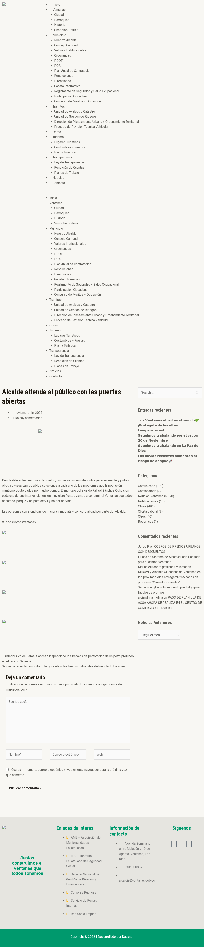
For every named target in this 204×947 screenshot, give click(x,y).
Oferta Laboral (148, 511)
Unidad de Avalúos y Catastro (74, 111)
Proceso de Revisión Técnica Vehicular (81, 127)
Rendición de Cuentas (69, 167)
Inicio (56, 4)
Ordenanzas (62, 55)
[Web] (112, 755)
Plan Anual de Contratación (72, 71)
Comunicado (146, 486)
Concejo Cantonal (66, 45)
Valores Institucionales (70, 50)
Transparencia (62, 157)
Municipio (59, 35)
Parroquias (61, 20)
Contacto (59, 183)
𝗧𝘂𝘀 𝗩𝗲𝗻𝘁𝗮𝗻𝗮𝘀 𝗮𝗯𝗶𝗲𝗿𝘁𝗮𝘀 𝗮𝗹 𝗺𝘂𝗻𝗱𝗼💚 (168, 420)
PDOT (58, 61)
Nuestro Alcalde (65, 40)
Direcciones (62, 81)
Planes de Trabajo (66, 173)
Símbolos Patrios (66, 30)
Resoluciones (63, 76)
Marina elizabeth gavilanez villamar (162, 567)
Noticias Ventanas (150, 496)
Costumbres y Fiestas (69, 147)
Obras (57, 132)
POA (57, 66)
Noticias (58, 178)
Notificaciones (148, 501)
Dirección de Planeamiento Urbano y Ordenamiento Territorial (96, 122)
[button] (121, 192)
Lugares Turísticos (67, 142)
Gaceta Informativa (67, 86)
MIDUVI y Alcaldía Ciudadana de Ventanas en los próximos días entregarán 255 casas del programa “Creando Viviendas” (169, 577)
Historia (59, 25)
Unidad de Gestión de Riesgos (75, 116)
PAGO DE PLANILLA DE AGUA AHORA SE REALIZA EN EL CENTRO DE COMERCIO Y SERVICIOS (170, 602)
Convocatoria (147, 491)
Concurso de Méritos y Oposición (77, 101)
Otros (142, 516)
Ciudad (59, 15)
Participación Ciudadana (70, 96)
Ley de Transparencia (69, 162)
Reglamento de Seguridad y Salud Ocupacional (86, 91)
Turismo (58, 137)
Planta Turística (65, 152)
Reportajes (145, 521)
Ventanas (59, 10)
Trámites (59, 106)
